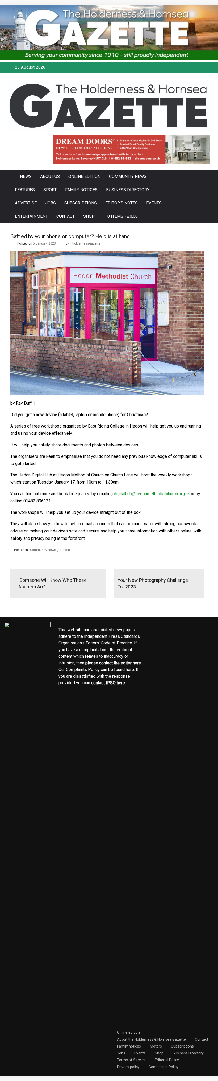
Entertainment (31, 216)
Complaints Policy (163, 1067)
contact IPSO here (108, 682)
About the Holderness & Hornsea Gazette (151, 1039)
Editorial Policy (167, 1060)
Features (25, 189)
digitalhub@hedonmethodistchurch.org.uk (152, 493)
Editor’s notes (121, 203)
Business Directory (127, 189)
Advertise (26, 203)
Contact (65, 216)
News (26, 176)
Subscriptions (80, 203)
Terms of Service (131, 1060)
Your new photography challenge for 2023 (153, 583)
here (137, 662)
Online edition (84, 176)
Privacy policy (128, 1067)
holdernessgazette (86, 243)
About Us (50, 176)
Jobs (50, 203)
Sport (50, 189)
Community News (127, 176)
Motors (156, 1046)
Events (154, 203)
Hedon (65, 550)
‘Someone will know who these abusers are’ (52, 583)
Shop (89, 216)
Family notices (81, 189)
